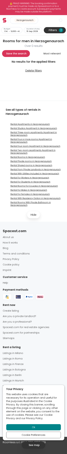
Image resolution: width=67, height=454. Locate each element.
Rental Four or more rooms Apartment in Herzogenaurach (31, 140)
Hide (33, 215)
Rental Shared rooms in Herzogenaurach (31, 165)
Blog (5, 248)
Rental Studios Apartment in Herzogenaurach (33, 128)
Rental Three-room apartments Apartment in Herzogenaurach (33, 134)
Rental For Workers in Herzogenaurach (29, 177)
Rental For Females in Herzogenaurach (30, 194)
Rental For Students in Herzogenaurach (30, 181)
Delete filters (33, 71)
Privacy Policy (34, 418)
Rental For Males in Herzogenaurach (28, 190)
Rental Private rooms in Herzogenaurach (31, 161)
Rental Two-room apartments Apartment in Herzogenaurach (32, 151)
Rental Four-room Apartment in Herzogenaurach (35, 146)
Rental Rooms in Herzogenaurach (27, 157)
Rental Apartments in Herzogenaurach (30, 124)
